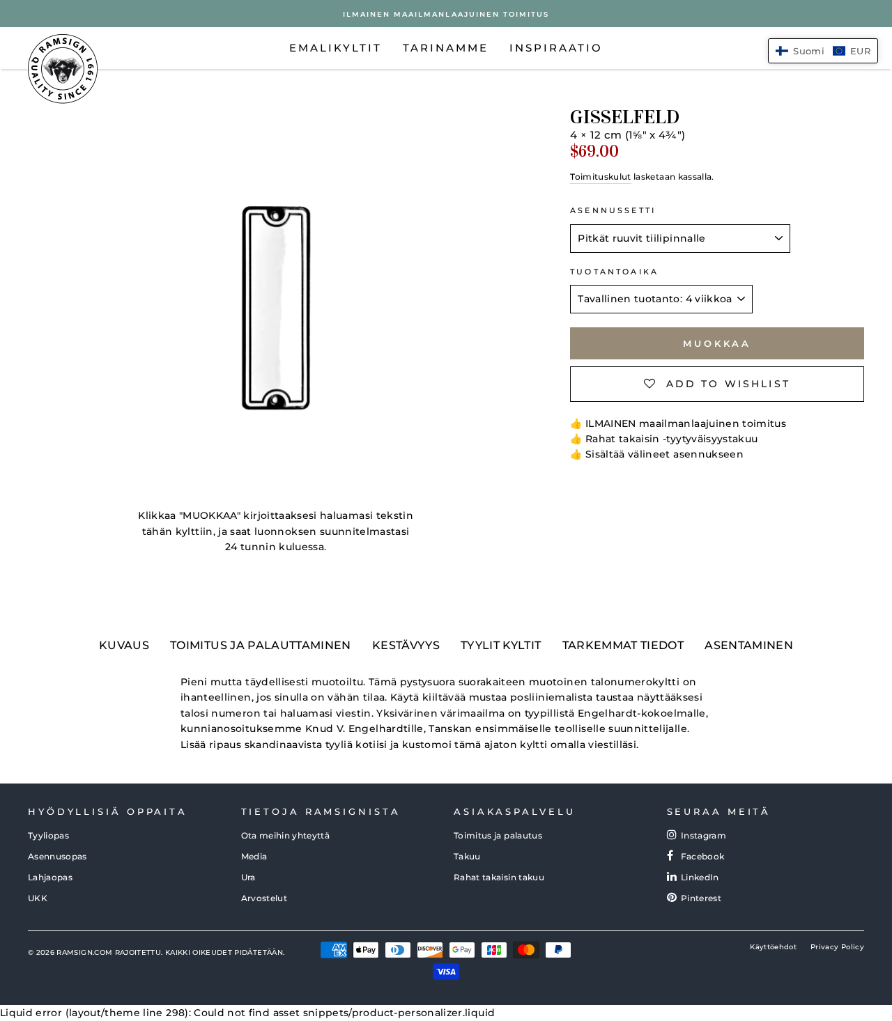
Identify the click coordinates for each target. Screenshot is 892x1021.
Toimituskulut (600, 176)
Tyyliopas (48, 835)
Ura (248, 877)
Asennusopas (57, 856)
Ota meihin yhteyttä (285, 835)
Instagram (703, 835)
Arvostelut (264, 898)
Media (254, 856)
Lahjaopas (50, 877)
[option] (446, 13)
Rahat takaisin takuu (499, 877)
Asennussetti (613, 210)
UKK (37, 898)
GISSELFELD (624, 117)
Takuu (467, 856)
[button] (823, 51)
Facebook (703, 856)
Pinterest (701, 898)
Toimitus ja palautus (498, 835)
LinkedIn (700, 877)
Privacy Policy (837, 946)
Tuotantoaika (614, 271)
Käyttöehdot (773, 946)
